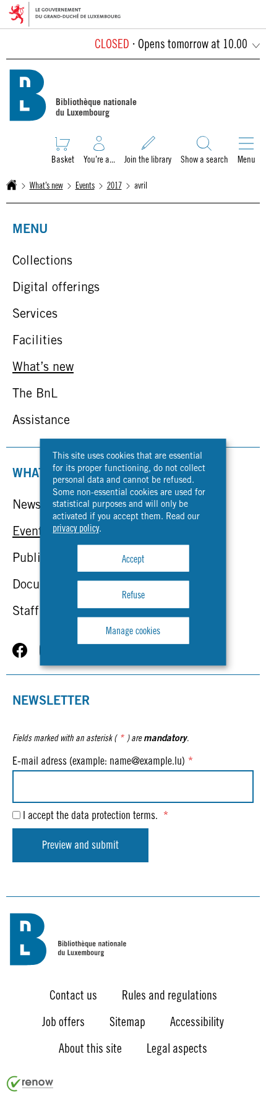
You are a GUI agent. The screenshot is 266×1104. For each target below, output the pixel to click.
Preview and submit (80, 846)
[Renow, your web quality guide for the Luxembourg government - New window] (30, 1089)
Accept (133, 559)
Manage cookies (133, 632)
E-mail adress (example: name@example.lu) (102, 762)
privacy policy (76, 528)
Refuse (133, 595)
